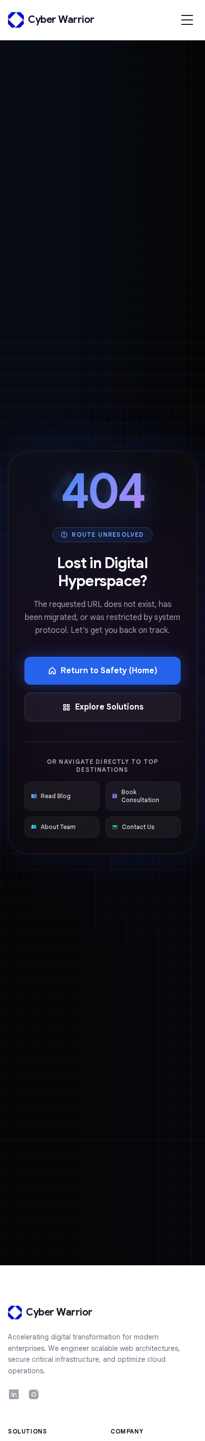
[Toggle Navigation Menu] (187, 20)
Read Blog (56, 796)
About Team (58, 827)
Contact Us (138, 827)
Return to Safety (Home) (109, 671)
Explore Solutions (109, 707)
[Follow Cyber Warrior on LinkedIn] (14, 1395)
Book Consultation (140, 796)
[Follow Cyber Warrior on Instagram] (34, 1395)
